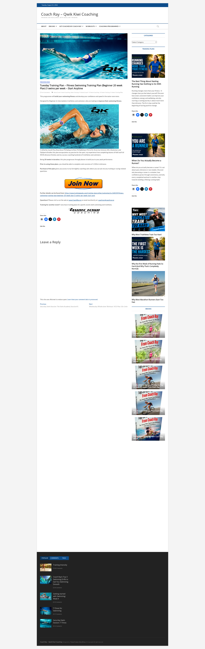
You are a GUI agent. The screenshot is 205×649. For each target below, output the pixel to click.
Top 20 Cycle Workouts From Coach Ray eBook (148, 412)
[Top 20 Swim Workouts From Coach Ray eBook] (148, 429)
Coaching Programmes (109, 26)
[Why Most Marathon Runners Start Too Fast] (148, 283)
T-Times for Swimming (57, 609)
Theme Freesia (74, 642)
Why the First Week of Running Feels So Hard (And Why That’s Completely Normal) (147, 266)
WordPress (82, 642)
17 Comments (58, 614)
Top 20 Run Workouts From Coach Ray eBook (147, 360)
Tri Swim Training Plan (116, 92)
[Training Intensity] (45, 565)
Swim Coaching (65, 92)
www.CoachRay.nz (75, 200)
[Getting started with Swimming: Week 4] (45, 594)
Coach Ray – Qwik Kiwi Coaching (69, 14)
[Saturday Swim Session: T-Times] (45, 620)
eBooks (52, 26)
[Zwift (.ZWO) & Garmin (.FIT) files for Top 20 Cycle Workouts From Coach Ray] (148, 377)
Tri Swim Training (105, 92)
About (43, 26)
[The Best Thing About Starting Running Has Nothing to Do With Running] (148, 66)
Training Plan (45, 82)
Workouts (90, 26)
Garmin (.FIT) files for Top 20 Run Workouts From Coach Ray (145, 335)
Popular (45, 558)
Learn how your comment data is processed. (82, 299)
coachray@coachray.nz (106, 200)
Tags (64, 558)
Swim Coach (57, 92)
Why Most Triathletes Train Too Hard (146, 234)
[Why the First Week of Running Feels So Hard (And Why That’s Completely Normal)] (148, 248)
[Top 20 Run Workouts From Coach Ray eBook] (148, 352)
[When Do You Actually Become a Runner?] (148, 145)
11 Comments (58, 626)
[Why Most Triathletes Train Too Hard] (148, 219)
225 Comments (58, 568)
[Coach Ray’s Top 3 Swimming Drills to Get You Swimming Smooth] (45, 577)
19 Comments (58, 602)
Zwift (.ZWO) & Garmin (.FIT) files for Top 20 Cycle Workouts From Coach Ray (148, 386)
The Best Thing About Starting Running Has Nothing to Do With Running (146, 84)
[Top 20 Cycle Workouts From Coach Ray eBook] (148, 403)
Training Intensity (60, 565)
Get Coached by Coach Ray (70, 26)
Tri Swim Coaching (94, 92)
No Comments (45, 92)
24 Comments (58, 587)
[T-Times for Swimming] (45, 608)
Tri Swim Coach (83, 92)
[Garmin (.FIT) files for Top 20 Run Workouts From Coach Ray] (148, 326)
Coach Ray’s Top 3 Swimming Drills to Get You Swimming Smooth (60, 580)
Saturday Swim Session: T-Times (59, 621)
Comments (54, 558)
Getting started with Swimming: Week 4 (59, 596)
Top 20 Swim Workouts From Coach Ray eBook (148, 437)
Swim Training (75, 92)
